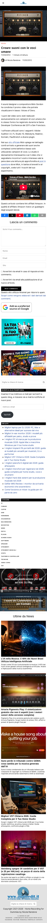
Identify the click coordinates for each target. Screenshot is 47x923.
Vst (2, 565)
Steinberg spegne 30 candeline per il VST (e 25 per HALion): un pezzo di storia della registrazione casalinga (23, 871)
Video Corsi (5, 562)
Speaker (4, 544)
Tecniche (4, 559)
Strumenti (5, 547)
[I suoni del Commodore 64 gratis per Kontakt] (23, 600)
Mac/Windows (6, 522)
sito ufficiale (14, 142)
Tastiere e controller (10, 556)
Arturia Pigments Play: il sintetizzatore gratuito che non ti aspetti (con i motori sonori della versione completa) (21, 712)
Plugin (3, 534)
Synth (3, 553)
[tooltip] (4, 215)
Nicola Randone (13, 60)
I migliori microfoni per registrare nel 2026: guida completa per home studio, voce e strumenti (24, 472)
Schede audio (6, 537)
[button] (44, 382)
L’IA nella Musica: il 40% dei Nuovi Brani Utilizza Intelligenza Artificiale (22, 660)
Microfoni (5, 525)
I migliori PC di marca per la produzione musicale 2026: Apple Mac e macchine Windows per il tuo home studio (23, 442)
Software (5, 540)
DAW (2, 512)
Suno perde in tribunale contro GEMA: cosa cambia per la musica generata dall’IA (21, 764)
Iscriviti (7, 414)
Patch (3, 531)
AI (2, 503)
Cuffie (3, 509)
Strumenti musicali (8, 550)
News (3, 43)
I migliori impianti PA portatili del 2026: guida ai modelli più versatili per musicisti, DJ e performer (25, 451)
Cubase (4, 506)
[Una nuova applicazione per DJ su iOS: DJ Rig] (23, 579)
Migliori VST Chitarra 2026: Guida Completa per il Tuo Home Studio (18, 817)
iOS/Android (5, 519)
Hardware (5, 515)
